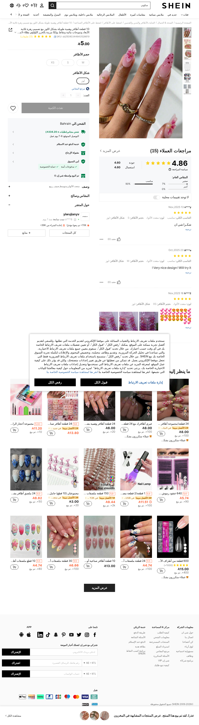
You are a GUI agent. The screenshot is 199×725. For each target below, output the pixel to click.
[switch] (156, 197)
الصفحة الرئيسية (183, 22)
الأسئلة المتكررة (161, 656)
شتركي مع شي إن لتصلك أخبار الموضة (79, 645)
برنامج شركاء (186, 660)
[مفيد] (118, 239)
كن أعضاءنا (187, 642)
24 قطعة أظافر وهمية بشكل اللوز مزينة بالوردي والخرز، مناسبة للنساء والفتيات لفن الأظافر (99, 423)
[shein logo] (176, 5)
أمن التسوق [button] (73, 161)
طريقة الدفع (139, 632)
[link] (34, 5)
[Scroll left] (16, 14)
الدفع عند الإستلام (137, 642)
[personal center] (41, 5)
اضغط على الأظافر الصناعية (87, 22)
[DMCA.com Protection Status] (85, 704)
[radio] (83, 62)
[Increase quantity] (63, 95)
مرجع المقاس (162, 651)
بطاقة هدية (140, 646)
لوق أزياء (189, 646)
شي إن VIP (163, 660)
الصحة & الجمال (165, 22)
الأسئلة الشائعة (138, 637)
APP (29, 627)
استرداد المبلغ (162, 646)
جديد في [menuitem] (172, 14)
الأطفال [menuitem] (122, 14)
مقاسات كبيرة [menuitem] (137, 14)
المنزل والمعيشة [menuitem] (52, 14)
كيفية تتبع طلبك (161, 665)
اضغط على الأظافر (113, 22)
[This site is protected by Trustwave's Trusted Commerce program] (95, 704)
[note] (173, 440)
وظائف (189, 656)
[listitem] (172, 410)
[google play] (21, 636)
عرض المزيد (99, 587)
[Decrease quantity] (78, 95)
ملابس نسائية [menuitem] (156, 14)
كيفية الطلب (163, 632)
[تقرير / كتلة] (101, 239)
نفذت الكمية (55, 108)
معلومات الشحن (161, 637)
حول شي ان (187, 632)
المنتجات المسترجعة (159, 642)
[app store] (28, 636)
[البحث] (52, 5)
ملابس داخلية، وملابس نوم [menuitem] (79, 14)
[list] (66, 635)
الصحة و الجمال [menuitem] (21, 14)
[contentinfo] (50, 696)
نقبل (95, 690)
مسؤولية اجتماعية (184, 651)
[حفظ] (13, 108)
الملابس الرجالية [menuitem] (105, 14)
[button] (18, 5)
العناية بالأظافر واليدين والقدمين (139, 22)
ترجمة (188, 229)
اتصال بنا (189, 637)
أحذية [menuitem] (36, 14)
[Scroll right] (11, 14)
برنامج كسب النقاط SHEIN (135, 652)
